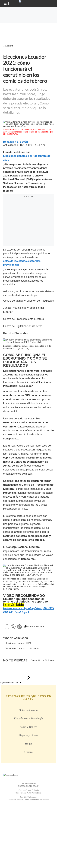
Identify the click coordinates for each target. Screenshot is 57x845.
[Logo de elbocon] (28, 1)
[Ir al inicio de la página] (28, 677)
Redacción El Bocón (15, 142)
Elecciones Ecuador (15, 648)
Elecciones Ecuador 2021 (18, 643)
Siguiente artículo (9, 682)
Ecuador (34, 648)
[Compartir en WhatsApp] (19, 626)
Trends (8, 45)
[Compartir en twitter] (13, 626)
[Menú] (5, 4)
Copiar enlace (35, 627)
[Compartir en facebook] (7, 626)
